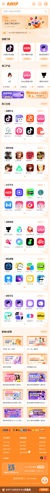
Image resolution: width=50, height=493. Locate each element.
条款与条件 (7, 449)
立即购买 (10, 59)
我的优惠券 (43, 452)
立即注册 (44, 490)
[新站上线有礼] (37, 95)
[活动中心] (13, 95)
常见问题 (42, 442)
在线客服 (40, 467)
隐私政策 (6, 445)
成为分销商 (23, 452)
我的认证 (42, 449)
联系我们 (6, 452)
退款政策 (23, 449)
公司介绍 (6, 442)
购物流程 (23, 442)
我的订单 (42, 445)
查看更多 (44, 66)
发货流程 (23, 445)
